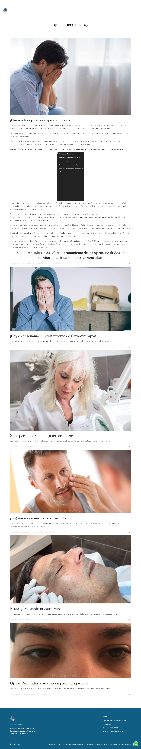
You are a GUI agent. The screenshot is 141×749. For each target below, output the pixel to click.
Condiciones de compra (93, 744)
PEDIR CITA (133, 10)
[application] (70, 176)
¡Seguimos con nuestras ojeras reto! (38, 518)
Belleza (14, 263)
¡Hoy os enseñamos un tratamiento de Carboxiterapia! (53, 336)
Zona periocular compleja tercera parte (41, 436)
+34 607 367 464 (24, 2)
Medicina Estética (24, 263)
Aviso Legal (52, 744)
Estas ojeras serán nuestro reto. (35, 609)
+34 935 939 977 (12, 2)
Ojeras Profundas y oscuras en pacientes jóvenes (49, 683)
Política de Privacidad (64, 744)
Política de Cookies (78, 744)
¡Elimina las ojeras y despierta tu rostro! (41, 120)
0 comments (56, 263)
